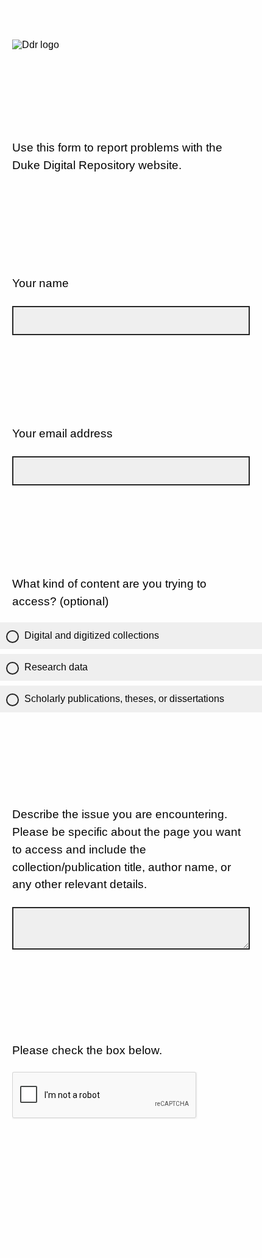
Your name (40, 283)
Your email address (62, 433)
